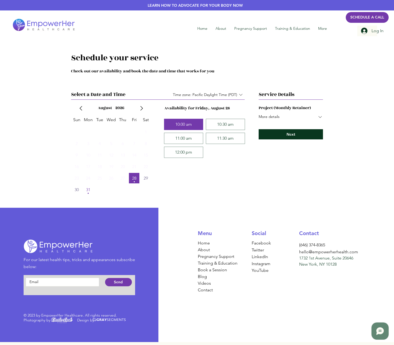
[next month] (141, 108)
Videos (204, 283)
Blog (202, 276)
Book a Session (212, 269)
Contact (205, 289)
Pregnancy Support (214, 256)
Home (204, 243)
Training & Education (214, 263)
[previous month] (81, 108)
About (204, 249)
